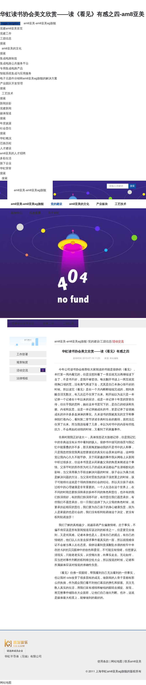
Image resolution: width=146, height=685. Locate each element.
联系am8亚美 (132, 661)
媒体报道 (5, 113)
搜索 (3, 43)
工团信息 (5, 38)
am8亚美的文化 (12, 48)
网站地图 (116, 661)
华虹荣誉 (5, 168)
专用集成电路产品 (11, 68)
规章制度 (22, 362)
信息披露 (35, 213)
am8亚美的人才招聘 (12, 153)
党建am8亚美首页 (11, 28)
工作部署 (22, 354)
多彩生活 (5, 158)
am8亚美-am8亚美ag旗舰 (40, 23)
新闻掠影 (5, 103)
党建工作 (5, 33)
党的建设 (56, 204)
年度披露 (5, 123)
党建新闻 (5, 108)
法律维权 (22, 378)
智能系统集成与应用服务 (15, 73)
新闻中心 (16, 213)
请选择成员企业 (15, 651)
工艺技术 (7, 93)
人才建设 (5, 148)
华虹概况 (5, 138)
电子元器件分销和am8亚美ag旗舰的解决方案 (28, 78)
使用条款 (103, 661)
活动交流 (22, 370)
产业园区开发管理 (11, 83)
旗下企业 (5, 163)
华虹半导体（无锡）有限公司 (23, 656)
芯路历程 (5, 143)
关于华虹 (53, 213)
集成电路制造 (8, 58)
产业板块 (102, 204)
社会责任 (5, 128)
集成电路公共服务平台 (14, 63)
